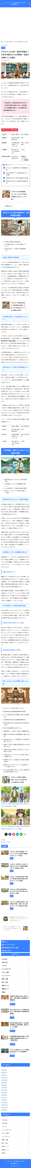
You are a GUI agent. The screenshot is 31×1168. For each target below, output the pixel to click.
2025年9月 (4, 1082)
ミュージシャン (6, 1136)
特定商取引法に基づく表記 (11, 948)
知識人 (3, 839)
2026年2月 (4, 1072)
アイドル (4, 1126)
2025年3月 (4, 1095)
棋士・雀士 (5, 1143)
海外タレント (5, 1146)
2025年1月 (4, 1100)
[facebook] (9, 834)
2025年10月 (4, 1080)
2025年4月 (4, 1092)
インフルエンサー (7, 1130)
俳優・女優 (5, 1140)
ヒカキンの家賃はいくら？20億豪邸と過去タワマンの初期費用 (19, 1050)
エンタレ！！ (15, 4)
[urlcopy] (24, 834)
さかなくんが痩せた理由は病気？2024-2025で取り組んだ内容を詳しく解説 (19, 891)
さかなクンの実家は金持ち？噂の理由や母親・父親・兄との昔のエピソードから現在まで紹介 (19, 904)
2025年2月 (4, 1097)
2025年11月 (4, 1077)
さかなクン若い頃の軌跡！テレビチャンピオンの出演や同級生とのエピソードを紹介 (19, 853)
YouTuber (4, 1120)
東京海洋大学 (18, 518)
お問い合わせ (7, 951)
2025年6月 (4, 1087)
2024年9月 (4, 1110)
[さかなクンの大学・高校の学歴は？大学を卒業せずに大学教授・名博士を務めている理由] (17, 834)
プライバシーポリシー (10, 944)
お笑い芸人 (5, 1123)
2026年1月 (4, 1075)
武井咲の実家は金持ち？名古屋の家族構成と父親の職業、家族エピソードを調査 (19, 1025)
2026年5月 (4, 1070)
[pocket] (13, 834)
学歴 (9, 842)
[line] (21, 834)
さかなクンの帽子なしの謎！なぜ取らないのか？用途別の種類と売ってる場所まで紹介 (19, 866)
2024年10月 (4, 1107)
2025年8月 (4, 1085)
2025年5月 (4, 1090)
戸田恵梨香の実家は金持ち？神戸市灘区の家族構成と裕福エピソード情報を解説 (19, 1038)
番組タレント (5, 1150)
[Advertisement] (15, 23)
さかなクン (4, 83)
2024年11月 (4, 1105)
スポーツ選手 (5, 1133)
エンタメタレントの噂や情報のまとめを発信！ (15, 1161)
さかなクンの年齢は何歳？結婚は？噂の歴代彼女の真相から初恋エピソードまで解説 (19, 879)
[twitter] (6, 834)
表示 (10, 206)
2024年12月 (4, 1102)
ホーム (6, 941)
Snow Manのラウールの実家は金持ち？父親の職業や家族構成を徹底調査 (19, 1011)
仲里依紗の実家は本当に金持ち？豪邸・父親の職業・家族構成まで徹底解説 (19, 998)
